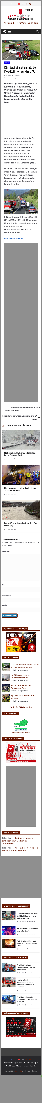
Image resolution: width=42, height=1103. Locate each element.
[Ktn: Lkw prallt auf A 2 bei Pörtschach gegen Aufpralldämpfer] (8, 931)
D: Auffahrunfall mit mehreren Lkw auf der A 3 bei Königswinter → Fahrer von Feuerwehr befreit (27, 915)
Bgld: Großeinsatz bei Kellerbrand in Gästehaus (22, 697)
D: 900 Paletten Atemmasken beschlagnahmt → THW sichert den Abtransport (27, 999)
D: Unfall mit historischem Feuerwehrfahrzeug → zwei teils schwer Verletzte (26, 967)
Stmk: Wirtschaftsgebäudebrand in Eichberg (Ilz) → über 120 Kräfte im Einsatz (27, 943)
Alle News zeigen (9, 23)
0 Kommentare (17, 75)
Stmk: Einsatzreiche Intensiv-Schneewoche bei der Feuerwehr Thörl (19, 454)
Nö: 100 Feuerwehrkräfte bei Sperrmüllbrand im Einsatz (20, 676)
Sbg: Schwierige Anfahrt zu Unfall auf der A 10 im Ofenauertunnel (20, 489)
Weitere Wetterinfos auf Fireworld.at (21, 732)
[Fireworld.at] (4, 31)
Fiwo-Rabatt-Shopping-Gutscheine (13, 1063)
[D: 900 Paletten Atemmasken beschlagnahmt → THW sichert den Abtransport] (8, 1001)
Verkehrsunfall (29, 78)
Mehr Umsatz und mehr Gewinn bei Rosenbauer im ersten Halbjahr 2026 (20, 849)
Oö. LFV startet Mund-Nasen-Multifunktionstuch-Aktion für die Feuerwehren (22, 409)
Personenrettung (11, 78)
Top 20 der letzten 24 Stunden (13, 1066)
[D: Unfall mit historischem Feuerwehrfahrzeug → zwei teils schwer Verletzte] (8, 969)
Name (4, 584)
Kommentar (5, 551)
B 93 (7, 78)
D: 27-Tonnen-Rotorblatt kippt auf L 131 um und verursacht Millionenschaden (25, 666)
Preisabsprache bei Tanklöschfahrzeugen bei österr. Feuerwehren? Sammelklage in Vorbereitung (25, 983)
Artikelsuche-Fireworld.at (29, 1066)
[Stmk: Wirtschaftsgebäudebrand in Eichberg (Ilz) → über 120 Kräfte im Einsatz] (8, 945)
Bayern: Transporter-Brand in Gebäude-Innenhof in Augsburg (19, 417)
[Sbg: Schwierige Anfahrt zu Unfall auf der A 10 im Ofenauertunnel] (21, 466)
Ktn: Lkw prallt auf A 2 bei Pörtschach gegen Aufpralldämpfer (27, 929)
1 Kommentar (30, 973)
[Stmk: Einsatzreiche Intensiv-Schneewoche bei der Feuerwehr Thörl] (21, 431)
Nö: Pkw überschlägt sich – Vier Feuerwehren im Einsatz (21, 687)
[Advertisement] (21, 322)
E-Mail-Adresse (6, 595)
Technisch (7, 63)
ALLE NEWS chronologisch (31, 1063)
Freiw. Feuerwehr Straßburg (13, 238)
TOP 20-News (21, 23)
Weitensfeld (6, 80)
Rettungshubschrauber (21, 78)
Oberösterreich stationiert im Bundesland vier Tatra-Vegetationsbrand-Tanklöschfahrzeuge (17, 840)
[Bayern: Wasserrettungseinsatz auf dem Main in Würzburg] (21, 501)
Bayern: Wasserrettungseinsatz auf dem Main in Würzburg (20, 524)
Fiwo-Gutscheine (32, 23)
